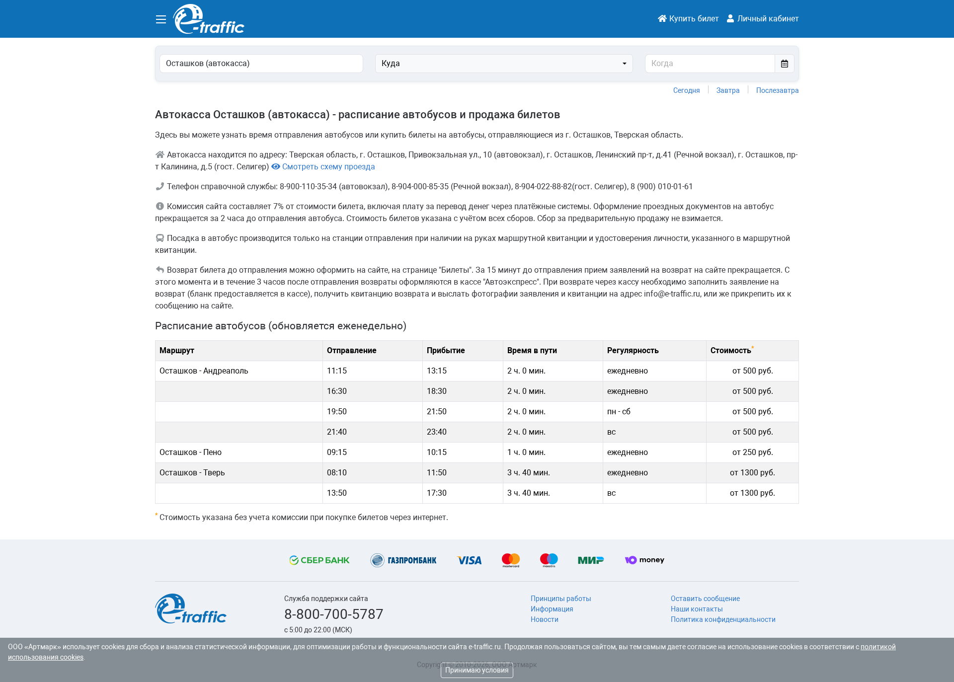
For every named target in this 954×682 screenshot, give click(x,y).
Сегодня (686, 90)
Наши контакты (697, 609)
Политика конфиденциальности (723, 619)
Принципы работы (561, 599)
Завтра (728, 90)
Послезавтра (777, 90)
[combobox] (504, 63)
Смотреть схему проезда (327, 166)
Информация (552, 609)
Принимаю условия (477, 670)
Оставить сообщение (705, 599)
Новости (544, 619)
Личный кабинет (767, 18)
